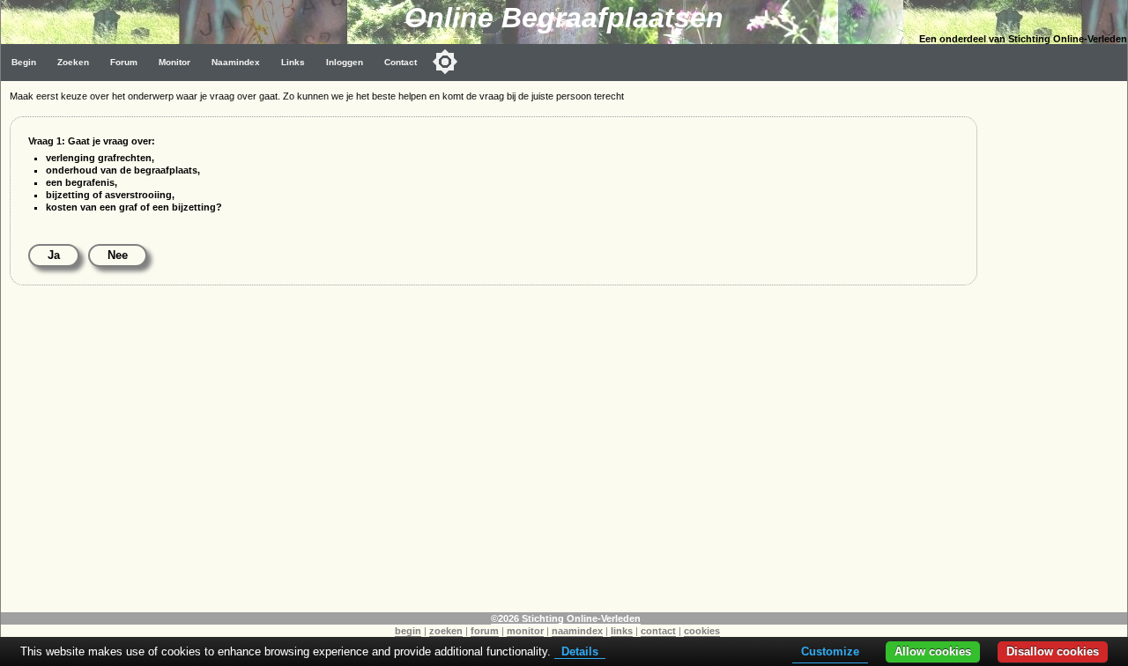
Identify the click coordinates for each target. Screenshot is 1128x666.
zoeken (446, 630)
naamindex (577, 630)
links (622, 630)
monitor (525, 630)
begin (408, 630)
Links (293, 62)
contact (658, 630)
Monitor (174, 62)
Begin (23, 62)
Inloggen (344, 62)
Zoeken (73, 62)
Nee (118, 255)
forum (485, 630)
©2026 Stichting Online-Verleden (566, 618)
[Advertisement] (1056, 345)
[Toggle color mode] (445, 61)
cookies (702, 630)
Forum (123, 62)
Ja (54, 255)
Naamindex (236, 62)
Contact (400, 62)
